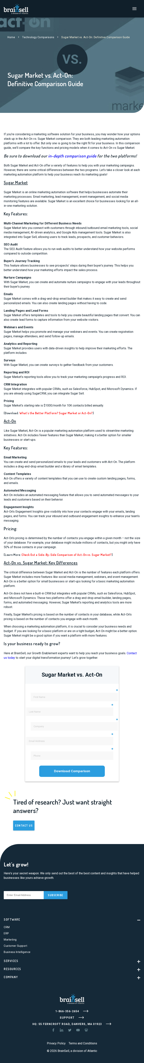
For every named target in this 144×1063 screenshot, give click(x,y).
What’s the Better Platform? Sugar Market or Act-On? (56, 413)
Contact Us (24, 825)
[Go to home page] (16, 8)
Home (11, 37)
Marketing (10, 939)
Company (11, 977)
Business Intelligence (17, 952)
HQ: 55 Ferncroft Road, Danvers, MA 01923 (67, 1024)
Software (12, 919)
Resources (12, 969)
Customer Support (15, 945)
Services (11, 961)
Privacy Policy (56, 1043)
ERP (6, 933)
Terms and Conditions (83, 1043)
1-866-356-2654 (67, 1011)
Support (67, 1017)
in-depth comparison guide (72, 155)
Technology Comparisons (38, 37)
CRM (7, 927)
